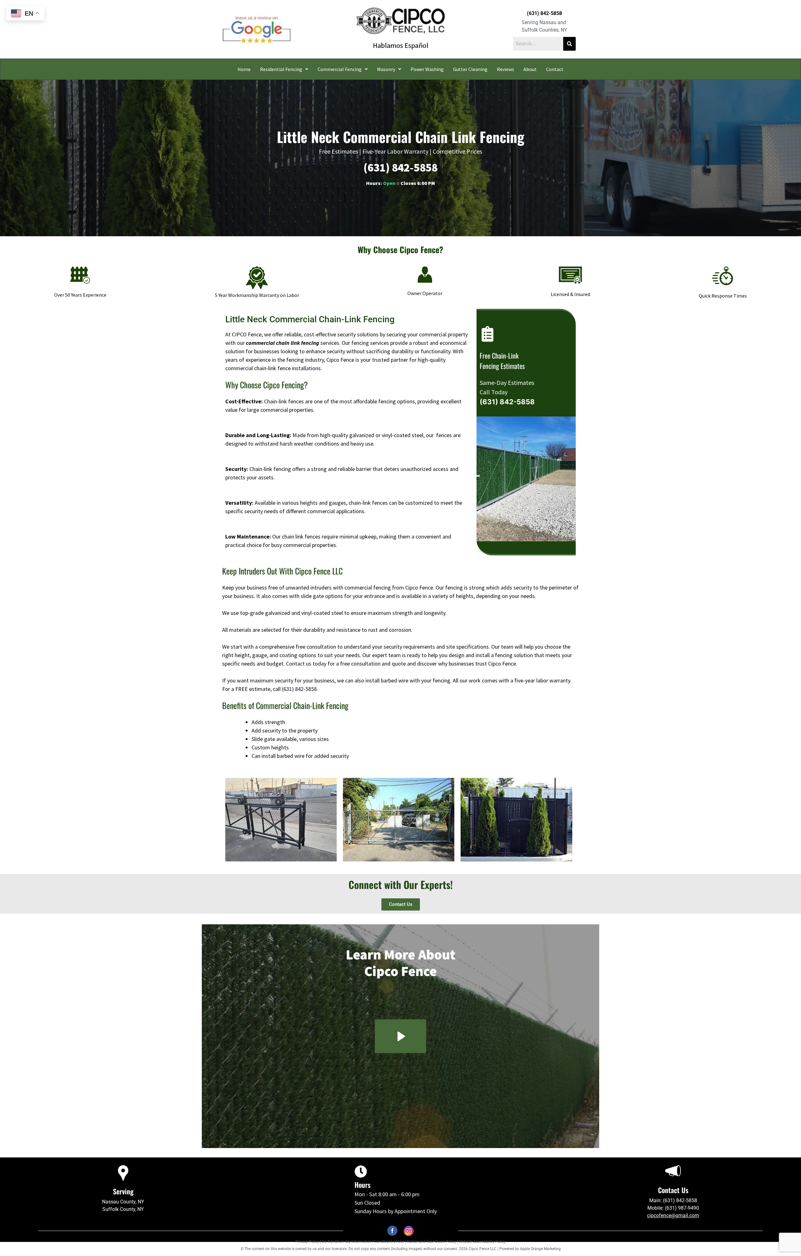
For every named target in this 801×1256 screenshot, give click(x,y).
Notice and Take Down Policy (432, 1241)
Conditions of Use (389, 1241)
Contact (555, 69)
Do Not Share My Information (346, 1241)
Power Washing (427, 69)
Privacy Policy (307, 1241)
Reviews (505, 69)
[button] (284, 69)
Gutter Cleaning (470, 69)
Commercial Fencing (340, 69)
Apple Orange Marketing (540, 1249)
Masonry (386, 69)
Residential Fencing (281, 69)
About (530, 69)
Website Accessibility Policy (482, 1241)
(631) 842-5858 (544, 13)
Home (244, 69)
